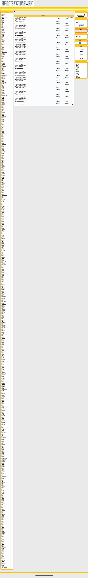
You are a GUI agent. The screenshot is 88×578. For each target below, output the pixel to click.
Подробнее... (67, 21)
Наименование (17, 18)
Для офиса (77, 68)
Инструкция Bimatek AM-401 (19, 33)
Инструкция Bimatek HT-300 (19, 57)
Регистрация (81, 26)
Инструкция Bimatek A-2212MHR (20, 26)
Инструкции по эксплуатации (8, 9)
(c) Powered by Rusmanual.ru (40, 575)
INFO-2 (77, 76)
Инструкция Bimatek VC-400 (19, 90)
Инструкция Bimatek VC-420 (19, 92)
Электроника (78, 77)
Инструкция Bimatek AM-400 (19, 31)
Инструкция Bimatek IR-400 (19, 64)
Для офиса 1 (77, 69)
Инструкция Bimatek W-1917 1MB (20, 97)
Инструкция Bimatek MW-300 (19, 71)
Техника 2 (77, 71)
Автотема (77, 75)
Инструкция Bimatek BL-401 (19, 40)
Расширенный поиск (81, 16)
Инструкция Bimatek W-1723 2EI (20, 94)
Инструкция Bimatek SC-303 (19, 78)
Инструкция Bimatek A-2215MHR (20, 28)
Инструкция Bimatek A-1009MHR (20, 19)
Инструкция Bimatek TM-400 (19, 83)
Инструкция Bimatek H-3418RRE (20, 54)
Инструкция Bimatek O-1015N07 (20, 73)
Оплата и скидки (78, 36)
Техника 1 (77, 70)
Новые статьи (78, 63)
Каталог (1, 9)
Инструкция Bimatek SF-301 (19, 80)
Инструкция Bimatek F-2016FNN (20, 47)
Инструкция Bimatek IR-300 (19, 61)
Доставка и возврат (79, 35)
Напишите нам (78, 37)
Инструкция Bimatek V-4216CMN (20, 87)
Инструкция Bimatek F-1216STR (20, 45)
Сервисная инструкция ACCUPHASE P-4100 (81, 58)
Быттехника (77, 74)
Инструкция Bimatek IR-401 (19, 66)
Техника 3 (77, 72)
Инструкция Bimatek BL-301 (19, 38)
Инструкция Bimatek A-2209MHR (20, 24)
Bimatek (15, 9)
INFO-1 (77, 73)
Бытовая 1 (77, 66)
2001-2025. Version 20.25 (49, 575)
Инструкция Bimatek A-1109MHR (20, 21)
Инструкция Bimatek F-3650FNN (20, 50)
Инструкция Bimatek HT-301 (19, 59)
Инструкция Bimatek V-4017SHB (20, 85)
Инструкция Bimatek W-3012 (19, 101)
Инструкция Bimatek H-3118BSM (20, 52)
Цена (59, 18)
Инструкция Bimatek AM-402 (19, 35)
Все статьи (77, 64)
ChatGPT (77, 65)
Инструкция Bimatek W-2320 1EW (20, 99)
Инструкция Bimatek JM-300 (19, 68)
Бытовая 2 (77, 67)
